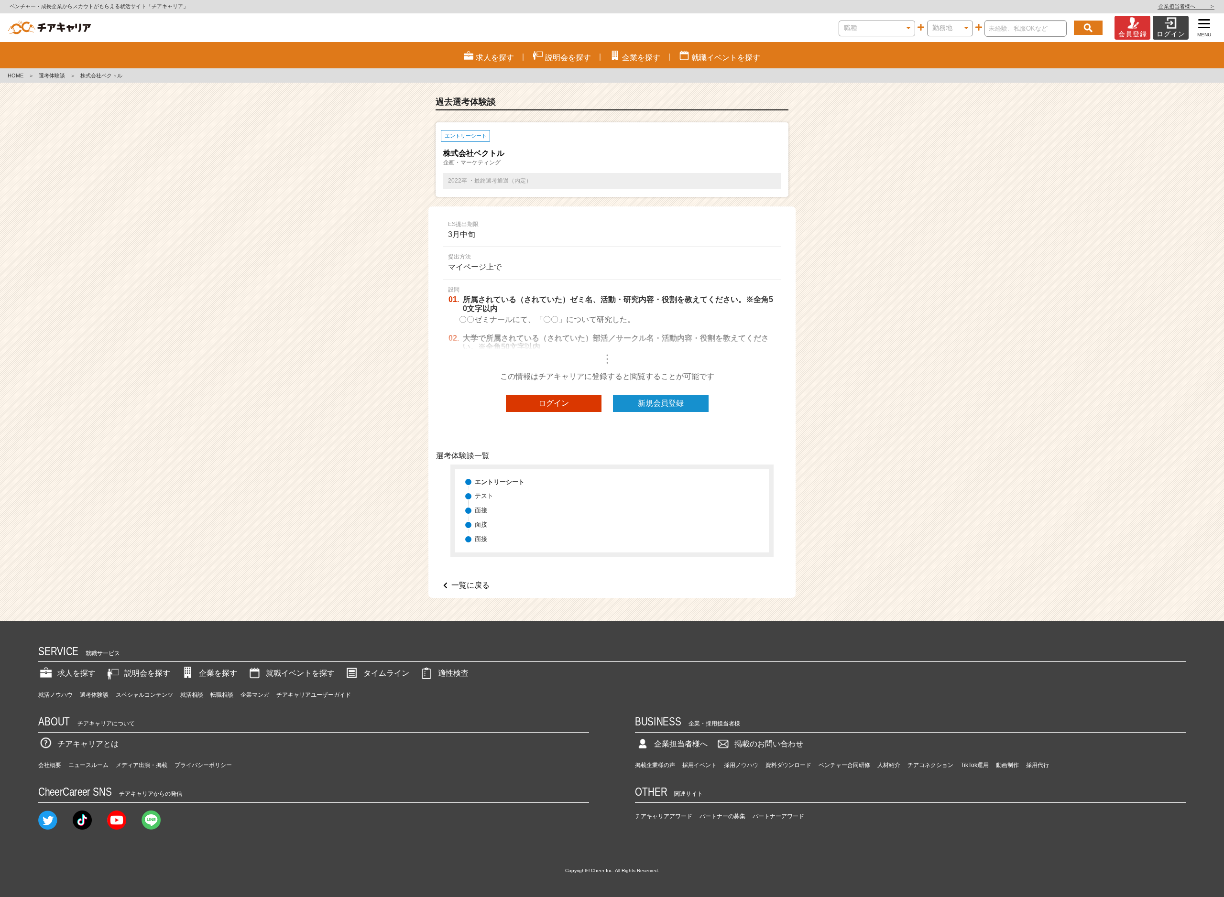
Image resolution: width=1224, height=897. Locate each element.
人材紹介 (888, 765)
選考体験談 (52, 75)
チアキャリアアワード (663, 816)
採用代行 (1037, 765)
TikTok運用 (975, 765)
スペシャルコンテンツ (144, 695)
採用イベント (699, 765)
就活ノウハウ (55, 695)
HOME (15, 75)
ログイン (553, 403)
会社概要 (49, 765)
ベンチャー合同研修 (844, 765)
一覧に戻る (470, 585)
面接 (481, 510)
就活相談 (191, 695)
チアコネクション (930, 765)
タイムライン (386, 673)
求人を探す (76, 673)
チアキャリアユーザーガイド (313, 695)
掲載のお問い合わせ (768, 744)
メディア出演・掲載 (141, 765)
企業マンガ (254, 695)
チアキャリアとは (88, 744)
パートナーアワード (778, 816)
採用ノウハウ (741, 765)
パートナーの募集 (722, 816)
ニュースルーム (88, 765)
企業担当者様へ (1185, 6)
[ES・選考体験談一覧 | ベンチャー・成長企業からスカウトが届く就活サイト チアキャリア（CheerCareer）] (49, 27)
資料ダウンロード (788, 765)
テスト (484, 495)
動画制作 (1007, 765)
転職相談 (221, 695)
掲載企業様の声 (655, 765)
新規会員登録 (661, 403)
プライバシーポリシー (203, 765)
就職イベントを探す (300, 673)
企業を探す (218, 673)
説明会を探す (147, 673)
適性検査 (453, 673)
